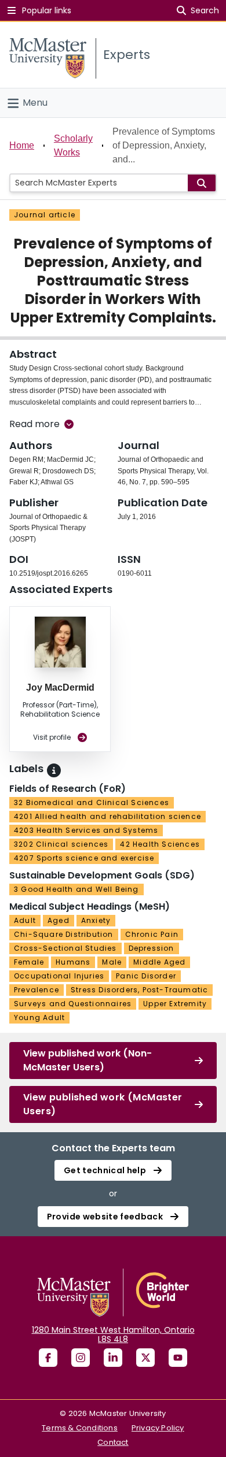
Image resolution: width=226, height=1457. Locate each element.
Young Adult (39, 1017)
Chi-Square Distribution (64, 934)
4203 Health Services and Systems (86, 830)
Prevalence (36, 990)
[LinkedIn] (113, 1357)
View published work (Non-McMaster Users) (87, 1060)
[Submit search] (202, 183)
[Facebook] (48, 1357)
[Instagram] (80, 1357)
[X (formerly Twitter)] (145, 1357)
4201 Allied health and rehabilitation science (107, 816)
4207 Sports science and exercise (84, 858)
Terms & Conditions (80, 1427)
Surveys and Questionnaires (73, 1004)
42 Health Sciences (160, 844)
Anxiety (96, 920)
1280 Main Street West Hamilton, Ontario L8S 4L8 (113, 1334)
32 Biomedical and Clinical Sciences (91, 802)
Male (112, 962)
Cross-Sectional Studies (65, 948)
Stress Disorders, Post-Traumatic (139, 990)
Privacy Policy (158, 1427)
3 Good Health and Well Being (76, 889)
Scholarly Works (73, 145)
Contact (112, 1442)
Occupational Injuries (59, 976)
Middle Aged (159, 962)
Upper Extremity (175, 1004)
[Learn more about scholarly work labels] (54, 770)
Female (29, 962)
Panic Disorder (146, 976)
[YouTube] (178, 1357)
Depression (151, 948)
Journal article (44, 215)
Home (21, 145)
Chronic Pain (151, 934)
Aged (59, 920)
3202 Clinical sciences (61, 844)
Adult (25, 920)
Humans (73, 962)
